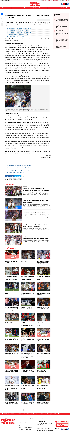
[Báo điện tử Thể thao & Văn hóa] (35, 4)
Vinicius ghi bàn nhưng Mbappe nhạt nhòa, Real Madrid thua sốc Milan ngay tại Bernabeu (27, 278)
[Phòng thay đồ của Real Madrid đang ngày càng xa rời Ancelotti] (28, 364)
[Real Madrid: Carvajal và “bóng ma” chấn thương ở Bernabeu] (43, 364)
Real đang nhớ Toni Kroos (10, 322)
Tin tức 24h (14, 7)
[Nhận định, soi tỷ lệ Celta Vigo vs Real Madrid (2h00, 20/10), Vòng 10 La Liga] (12, 364)
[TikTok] (68, 0)
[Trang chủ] (2, 8)
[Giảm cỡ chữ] (2, 26)
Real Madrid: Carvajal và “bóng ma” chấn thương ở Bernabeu (43, 371)
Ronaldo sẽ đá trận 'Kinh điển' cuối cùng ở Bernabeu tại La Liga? (17, 34)
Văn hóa (40, 7)
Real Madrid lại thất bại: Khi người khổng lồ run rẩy (27, 260)
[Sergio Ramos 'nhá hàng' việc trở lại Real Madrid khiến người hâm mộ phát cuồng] (13, 228)
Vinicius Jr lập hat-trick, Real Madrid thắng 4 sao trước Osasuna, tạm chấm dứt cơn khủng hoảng (36, 237)
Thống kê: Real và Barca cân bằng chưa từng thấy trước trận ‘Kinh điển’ (19, 32)
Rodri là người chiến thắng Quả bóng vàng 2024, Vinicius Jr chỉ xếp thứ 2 (43, 309)
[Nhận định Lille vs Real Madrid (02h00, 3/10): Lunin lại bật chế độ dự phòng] (12, 396)
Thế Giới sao (55, 7)
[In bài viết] (2, 19)
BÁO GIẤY (44, 0)
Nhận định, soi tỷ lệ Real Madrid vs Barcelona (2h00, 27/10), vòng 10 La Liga (43, 339)
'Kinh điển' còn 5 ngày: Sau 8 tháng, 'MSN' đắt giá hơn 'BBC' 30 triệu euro (19, 28)
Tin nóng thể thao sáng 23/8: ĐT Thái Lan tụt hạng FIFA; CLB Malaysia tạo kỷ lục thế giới (62, 39)
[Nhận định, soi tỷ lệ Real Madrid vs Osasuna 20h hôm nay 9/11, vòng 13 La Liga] (12, 254)
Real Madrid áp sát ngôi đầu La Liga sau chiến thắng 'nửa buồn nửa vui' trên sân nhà (43, 387)
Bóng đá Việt (26, 7)
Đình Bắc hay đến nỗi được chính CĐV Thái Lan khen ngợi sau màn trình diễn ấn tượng (62, 32)
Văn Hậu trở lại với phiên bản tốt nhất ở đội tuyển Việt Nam (61, 46)
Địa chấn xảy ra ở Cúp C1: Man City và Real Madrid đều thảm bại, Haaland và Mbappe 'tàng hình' (11, 278)
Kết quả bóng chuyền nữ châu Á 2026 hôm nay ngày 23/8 (62, 26)
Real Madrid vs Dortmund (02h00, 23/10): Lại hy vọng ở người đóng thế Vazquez (43, 355)
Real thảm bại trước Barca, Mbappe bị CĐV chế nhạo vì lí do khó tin (43, 324)
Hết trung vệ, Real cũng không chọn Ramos (34, 212)
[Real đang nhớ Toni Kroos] (12, 317)
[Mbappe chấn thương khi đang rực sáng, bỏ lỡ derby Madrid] (43, 396)
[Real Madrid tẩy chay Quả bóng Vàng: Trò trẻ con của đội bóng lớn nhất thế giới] (43, 286)
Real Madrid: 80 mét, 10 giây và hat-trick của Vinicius (11, 354)
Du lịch (45, 7)
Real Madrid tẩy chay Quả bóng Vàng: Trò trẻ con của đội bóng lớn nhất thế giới (43, 293)
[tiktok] (66, 4)
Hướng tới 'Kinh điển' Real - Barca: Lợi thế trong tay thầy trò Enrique (18, 30)
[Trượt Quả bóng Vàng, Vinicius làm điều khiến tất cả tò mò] (28, 302)
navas (15, 179)
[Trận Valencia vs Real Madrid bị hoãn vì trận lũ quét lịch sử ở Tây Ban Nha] (28, 286)
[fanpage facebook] (62, 4)
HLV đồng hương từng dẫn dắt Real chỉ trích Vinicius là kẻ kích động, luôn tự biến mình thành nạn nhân (36, 189)
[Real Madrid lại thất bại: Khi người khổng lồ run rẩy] (28, 254)
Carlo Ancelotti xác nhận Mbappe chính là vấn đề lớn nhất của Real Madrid (43, 278)
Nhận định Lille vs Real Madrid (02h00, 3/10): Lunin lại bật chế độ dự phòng (11, 403)
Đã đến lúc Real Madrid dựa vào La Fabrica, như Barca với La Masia (35, 201)
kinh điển (19, 179)
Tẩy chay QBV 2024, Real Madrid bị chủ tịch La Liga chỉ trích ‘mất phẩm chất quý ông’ (11, 309)
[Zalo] (68, 4)
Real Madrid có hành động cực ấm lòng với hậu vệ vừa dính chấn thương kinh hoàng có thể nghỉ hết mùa (12, 387)
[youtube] (64, 4)
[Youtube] (66, 0)
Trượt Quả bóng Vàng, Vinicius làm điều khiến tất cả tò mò (27, 308)
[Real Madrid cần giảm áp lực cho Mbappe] (12, 286)
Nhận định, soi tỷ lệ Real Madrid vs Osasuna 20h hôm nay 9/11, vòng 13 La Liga (12, 261)
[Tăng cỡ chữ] (2, 22)
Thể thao (20, 7)
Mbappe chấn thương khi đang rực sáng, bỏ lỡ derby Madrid (43, 403)
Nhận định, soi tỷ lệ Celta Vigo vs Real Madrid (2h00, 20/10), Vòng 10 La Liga (11, 371)
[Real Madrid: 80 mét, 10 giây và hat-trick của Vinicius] (12, 348)
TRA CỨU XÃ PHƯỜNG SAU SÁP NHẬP (53, 0)
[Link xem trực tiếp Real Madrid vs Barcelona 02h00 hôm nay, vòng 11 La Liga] (28, 332)
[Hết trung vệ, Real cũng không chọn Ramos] (13, 215)
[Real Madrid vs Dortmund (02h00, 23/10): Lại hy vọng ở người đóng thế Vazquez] (43, 348)
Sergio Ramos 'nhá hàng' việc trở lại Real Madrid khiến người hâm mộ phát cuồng (35, 225)
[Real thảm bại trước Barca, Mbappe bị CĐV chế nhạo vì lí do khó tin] (43, 317)
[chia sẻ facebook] (2, 17)
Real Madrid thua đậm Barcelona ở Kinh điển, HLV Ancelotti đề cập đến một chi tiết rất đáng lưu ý (28, 324)
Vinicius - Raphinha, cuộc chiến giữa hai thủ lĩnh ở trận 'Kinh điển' (11, 339)
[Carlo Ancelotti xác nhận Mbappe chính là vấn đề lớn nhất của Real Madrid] (43, 271)
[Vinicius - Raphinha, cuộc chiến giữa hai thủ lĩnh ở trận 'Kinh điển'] (12, 332)
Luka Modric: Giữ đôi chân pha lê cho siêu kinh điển (15, 36)
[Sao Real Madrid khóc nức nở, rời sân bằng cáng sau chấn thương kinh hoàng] (28, 380)
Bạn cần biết (61, 7)
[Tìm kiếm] (2, 4)
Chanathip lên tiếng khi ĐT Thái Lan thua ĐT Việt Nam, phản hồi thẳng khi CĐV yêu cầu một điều (62, 19)
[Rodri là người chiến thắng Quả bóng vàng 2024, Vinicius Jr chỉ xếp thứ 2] (43, 302)
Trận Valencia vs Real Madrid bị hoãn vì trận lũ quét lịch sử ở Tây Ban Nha (27, 293)
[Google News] (44, 20)
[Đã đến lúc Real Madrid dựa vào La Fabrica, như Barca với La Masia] (13, 203)
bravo (10, 179)
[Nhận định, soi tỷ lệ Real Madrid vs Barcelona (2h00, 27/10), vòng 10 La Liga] (43, 332)
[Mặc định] (2, 24)
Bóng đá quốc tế (33, 7)
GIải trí (49, 7)
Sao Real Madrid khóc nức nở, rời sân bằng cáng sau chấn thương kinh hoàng (27, 387)
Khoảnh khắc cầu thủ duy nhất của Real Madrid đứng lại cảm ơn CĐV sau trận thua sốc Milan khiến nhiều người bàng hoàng (43, 261)
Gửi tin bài (62, 0)
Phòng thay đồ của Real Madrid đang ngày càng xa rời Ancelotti (27, 371)
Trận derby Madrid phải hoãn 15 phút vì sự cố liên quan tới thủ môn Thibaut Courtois (27, 403)
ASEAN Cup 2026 (7, 7)
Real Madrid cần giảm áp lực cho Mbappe (11, 292)
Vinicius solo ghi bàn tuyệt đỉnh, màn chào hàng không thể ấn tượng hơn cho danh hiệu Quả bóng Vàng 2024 (27, 355)
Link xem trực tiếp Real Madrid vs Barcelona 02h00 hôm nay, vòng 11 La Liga (27, 339)
